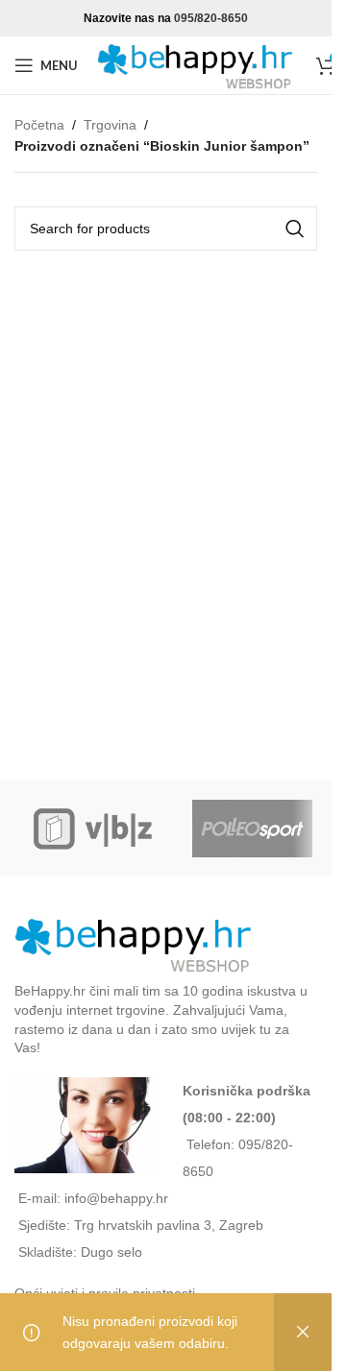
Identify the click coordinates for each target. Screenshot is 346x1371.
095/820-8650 (211, 18)
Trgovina (110, 124)
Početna (39, 124)
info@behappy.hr (116, 1198)
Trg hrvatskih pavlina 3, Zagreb (168, 1225)
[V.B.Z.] (93, 829)
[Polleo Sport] (252, 829)
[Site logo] (197, 64)
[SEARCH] (295, 228)
